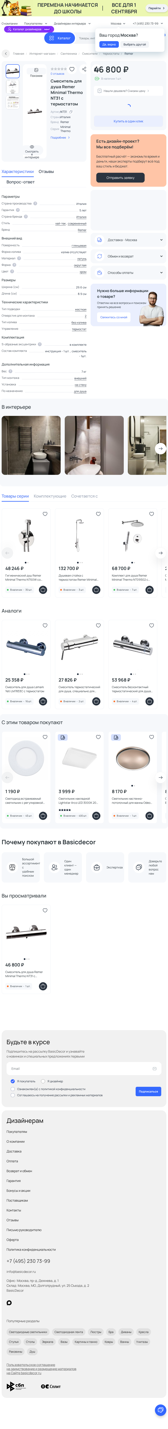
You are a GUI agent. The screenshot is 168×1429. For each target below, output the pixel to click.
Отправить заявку (120, 177)
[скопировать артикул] (70, 111)
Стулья (14, 1342)
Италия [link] (65, 117)
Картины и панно (86, 1342)
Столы (30, 1342)
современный (77, 223)
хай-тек (60, 223)
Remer (64, 122)
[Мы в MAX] (9, 1302)
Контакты (14, 1210)
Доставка (14, 1151)
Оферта (13, 1239)
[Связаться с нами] (160, 1410)
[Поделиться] (84, 69)
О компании (16, 1141)
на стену (80, 385)
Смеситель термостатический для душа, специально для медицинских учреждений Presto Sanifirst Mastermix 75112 (79, 689)
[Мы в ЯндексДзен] (34, 1302)
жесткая (80, 309)
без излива (79, 322)
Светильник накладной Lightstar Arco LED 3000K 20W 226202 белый (79, 801)
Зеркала (47, 1342)
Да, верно (109, 44)
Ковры (109, 1342)
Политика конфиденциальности (31, 1249)
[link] (59, 70)
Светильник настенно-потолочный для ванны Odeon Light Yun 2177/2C (132, 801)
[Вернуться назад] (6, 54)
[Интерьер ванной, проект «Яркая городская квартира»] (94, 445)
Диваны (126, 1332)
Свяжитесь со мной (113, 317)
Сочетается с (84, 496)
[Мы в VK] (25, 1302)
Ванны (124, 1342)
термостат (79, 329)
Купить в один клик (128, 121)
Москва (116, 23)
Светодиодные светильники (28, 1332)
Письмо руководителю (24, 1230)
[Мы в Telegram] (42, 1302)
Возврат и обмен (19, 1171)
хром (83, 272)
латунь (81, 259)
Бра (111, 1332)
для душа (80, 391)
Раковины (15, 1351)
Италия (81, 217)
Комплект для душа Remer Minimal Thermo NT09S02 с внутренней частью (130, 577)
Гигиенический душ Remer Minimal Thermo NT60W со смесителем (23, 577)
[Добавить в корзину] (43, 590)
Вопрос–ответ (21, 182)
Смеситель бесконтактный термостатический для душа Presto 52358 (131, 689)
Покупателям (17, 1131)
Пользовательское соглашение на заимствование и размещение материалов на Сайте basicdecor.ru (41, 1369)
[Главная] (23, 38)
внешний (80, 378)
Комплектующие (50, 496)
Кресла (144, 1332)
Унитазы (142, 1342)
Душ (32, 1351)
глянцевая (79, 245)
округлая (80, 265)
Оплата (12, 1161)
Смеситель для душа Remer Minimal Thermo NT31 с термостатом (24, 974)
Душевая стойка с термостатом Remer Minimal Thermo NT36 (78, 577)
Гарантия (14, 1180)
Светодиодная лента (68, 1332)
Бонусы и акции (18, 1190)
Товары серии (15, 496)
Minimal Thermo (65, 129)
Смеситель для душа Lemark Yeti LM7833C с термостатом (24, 689)
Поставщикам (17, 1200)
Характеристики (18, 171)
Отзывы (46, 171)
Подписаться (148, 1091)
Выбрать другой (135, 44)
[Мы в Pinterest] (17, 1302)
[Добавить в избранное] (72, 69)
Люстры (95, 1332)
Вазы (64, 1342)
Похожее (36, 74)
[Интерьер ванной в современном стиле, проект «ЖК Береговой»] (31, 445)
